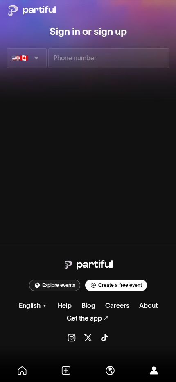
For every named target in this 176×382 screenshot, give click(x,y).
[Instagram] (72, 337)
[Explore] (110, 370)
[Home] (22, 370)
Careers (117, 305)
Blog (88, 305)
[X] (88, 337)
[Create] (66, 370)
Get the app (84, 318)
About (148, 305)
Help (65, 305)
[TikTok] (104, 337)
